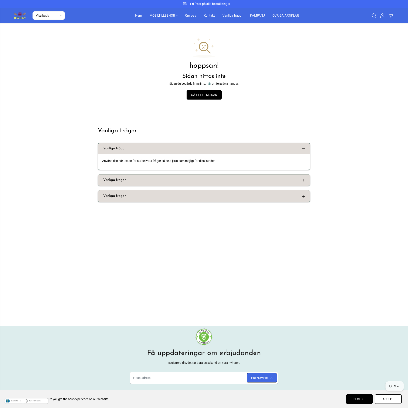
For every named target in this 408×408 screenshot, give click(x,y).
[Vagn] (391, 15)
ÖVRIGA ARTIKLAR (285, 15)
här (209, 83)
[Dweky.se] (19, 15)
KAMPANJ (257, 15)
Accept (388, 399)
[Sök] (374, 15)
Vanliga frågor (232, 15)
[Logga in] (382, 15)
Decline (359, 399)
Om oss (190, 15)
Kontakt (209, 15)
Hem (138, 15)
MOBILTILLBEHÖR (163, 15)
